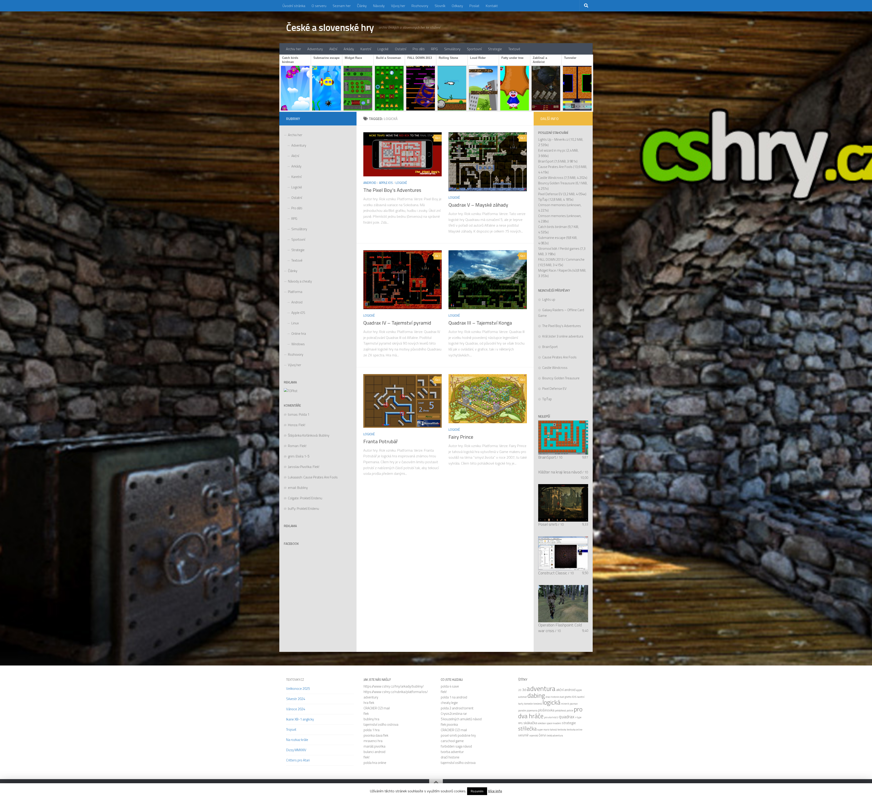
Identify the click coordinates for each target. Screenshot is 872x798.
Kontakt (492, 5)
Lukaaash (295, 477)
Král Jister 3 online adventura (562, 336)
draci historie (552, 697)
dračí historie (450, 757)
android (569, 689)
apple (579, 690)
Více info (495, 791)
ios (574, 696)
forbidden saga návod (456, 746)
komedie (528, 703)
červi (542, 735)
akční (560, 689)
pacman (574, 703)
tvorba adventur (452, 751)
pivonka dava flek (376, 735)
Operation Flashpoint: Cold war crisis (560, 628)
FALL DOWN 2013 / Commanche (561, 259)
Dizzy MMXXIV (296, 750)
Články (362, 5)
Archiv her (293, 49)
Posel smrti (547, 524)
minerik (565, 703)
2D (519, 690)
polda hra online (375, 762)
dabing (536, 695)
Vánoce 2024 (295, 709)
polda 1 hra (371, 730)
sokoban (542, 723)
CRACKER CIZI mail (377, 708)
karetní (581, 697)
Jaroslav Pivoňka (299, 466)
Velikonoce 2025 (298, 688)
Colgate (293, 498)
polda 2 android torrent (457, 708)
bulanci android (374, 751)
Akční (333, 49)
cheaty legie (449, 702)
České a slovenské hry (330, 27)
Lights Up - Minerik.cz (553, 139)
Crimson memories (552, 205)
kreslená (537, 703)
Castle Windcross (550, 177)
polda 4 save (450, 686)
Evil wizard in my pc (552, 150)
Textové (514, 49)
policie (570, 710)
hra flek (369, 702)
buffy (291, 508)
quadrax (566, 716)
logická (551, 702)
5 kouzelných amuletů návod (461, 719)
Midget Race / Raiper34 (555, 270)
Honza (292, 425)
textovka (561, 729)
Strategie (495, 49)
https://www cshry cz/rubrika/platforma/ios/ (396, 691)
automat (522, 697)
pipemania (532, 710)
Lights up (548, 299)
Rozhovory (419, 5)
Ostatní (400, 49)
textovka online (574, 729)
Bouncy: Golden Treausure (561, 378)
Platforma (295, 291)
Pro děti (419, 49)
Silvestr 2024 (295, 698)
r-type (578, 717)
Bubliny (324, 435)
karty (520, 703)
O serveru (319, 5)
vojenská (533, 735)
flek (366, 713)
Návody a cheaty (300, 281)
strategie (569, 722)
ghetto (568, 697)
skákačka (530, 722)
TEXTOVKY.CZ (295, 679)
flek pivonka (449, 724)
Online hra (298, 333)
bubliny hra (371, 719)
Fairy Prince (460, 437)
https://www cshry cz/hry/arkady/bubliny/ (394, 686)
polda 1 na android (454, 697)
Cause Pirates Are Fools (320, 477)
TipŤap (543, 199)
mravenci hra (373, 740)
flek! (366, 757)
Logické (383, 49)
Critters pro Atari (298, 760)
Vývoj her (398, 5)
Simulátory (452, 49)
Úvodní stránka (293, 5)
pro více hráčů (551, 717)
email (292, 487)
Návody (379, 5)
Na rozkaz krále (297, 739)
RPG (434, 49)
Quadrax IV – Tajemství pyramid (397, 323)
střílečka (527, 729)
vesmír (523, 735)
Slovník (440, 5)
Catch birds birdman (552, 226)
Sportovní (474, 49)
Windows (298, 344)
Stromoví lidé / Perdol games (559, 248)
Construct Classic (552, 573)
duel (562, 697)
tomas (292, 414)
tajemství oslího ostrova (381, 724)
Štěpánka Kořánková (302, 435)
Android (369, 182)
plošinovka (546, 710)
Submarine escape (551, 237)
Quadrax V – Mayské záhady (478, 205)
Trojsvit (291, 729)
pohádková (560, 710)
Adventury (315, 49)
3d (524, 689)
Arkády (349, 49)
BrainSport (546, 161)
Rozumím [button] (477, 791)
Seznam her (342, 5)
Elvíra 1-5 (302, 456)
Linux (295, 323)
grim (291, 456)
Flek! (302, 425)
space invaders (554, 723)
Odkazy (457, 5)
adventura (541, 688)
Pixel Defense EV (550, 194)
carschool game (452, 740)
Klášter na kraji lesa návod (560, 472)
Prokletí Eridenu (311, 498)
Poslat (474, 5)
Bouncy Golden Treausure (556, 183)
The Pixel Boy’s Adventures (392, 190)
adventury (371, 697)
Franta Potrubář (380, 441)
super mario (543, 729)
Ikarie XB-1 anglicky (300, 719)
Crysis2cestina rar (454, 713)
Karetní (365, 49)
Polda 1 (304, 414)
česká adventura (555, 735)
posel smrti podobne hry (458, 735)
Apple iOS (386, 182)
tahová (553, 729)
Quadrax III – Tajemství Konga (480, 323)
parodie (522, 710)
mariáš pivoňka (374, 746)
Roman (293, 445)
